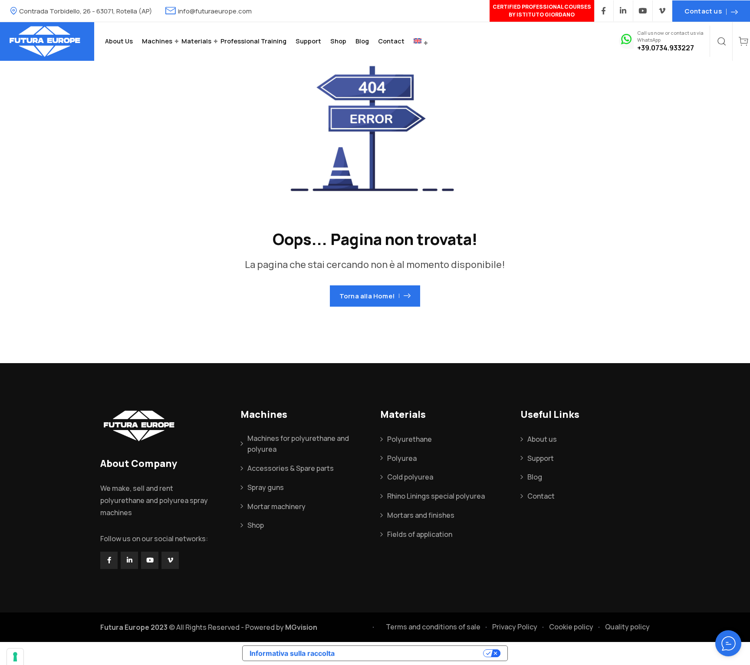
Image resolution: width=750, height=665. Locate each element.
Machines (157, 41)
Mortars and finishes (420, 515)
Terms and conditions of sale (433, 627)
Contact (391, 41)
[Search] (721, 41)
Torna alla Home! (367, 296)
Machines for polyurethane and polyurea (298, 443)
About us (119, 41)
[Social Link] (604, 10)
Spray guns (265, 487)
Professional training (253, 41)
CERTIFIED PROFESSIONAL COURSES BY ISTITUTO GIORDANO (542, 10)
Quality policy (627, 627)
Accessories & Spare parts (290, 468)
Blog (362, 41)
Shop (338, 41)
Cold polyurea (410, 477)
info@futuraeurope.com (215, 11)
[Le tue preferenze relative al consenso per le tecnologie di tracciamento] (15, 656)
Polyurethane (409, 439)
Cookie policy (571, 627)
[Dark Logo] (47, 41)
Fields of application (419, 534)
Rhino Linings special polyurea (436, 496)
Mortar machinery (276, 506)
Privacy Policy (514, 627)
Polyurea (402, 458)
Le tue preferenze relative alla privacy (413, 653)
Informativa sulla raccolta (292, 653)
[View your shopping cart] (743, 41)
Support (308, 41)
